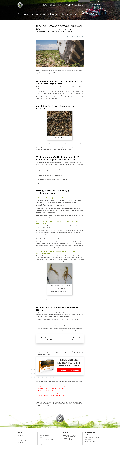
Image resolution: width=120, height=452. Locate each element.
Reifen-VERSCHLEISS (44, 433)
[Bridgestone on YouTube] (101, 1)
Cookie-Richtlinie (89, 437)
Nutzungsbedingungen (90, 441)
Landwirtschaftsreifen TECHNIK (47, 439)
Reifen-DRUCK (43, 437)
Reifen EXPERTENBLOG (45, 442)
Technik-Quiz (20, 442)
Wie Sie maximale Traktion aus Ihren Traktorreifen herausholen (52, 390)
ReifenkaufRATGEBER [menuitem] (52, 5)
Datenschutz (88, 439)
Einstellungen (97, 437)
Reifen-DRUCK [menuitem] (59, 5)
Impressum (87, 443)
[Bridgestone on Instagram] (98, 1)
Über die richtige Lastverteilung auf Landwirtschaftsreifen (51, 395)
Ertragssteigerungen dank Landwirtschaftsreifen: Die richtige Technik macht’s (55, 386)
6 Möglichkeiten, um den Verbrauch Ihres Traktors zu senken (51, 388)
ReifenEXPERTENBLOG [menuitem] (79, 5)
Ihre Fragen (20, 435)
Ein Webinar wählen (22, 440)
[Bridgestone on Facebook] (100, 1)
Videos (41, 444)
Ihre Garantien (21, 438)
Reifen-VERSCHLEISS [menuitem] (44, 5)
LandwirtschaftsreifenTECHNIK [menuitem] (68, 5)
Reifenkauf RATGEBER (45, 435)
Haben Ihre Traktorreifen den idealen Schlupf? (48, 393)
